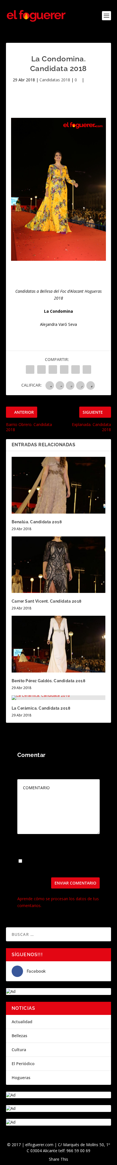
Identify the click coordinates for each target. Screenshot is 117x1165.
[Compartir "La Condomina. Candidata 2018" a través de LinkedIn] (75, 369)
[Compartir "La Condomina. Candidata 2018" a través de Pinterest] (64, 369)
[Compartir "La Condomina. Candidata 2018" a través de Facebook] (30, 369)
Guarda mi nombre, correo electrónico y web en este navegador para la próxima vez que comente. (57, 865)
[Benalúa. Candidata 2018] (59, 485)
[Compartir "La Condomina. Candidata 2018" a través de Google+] (52, 369)
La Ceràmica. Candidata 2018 (41, 708)
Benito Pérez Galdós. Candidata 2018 (48, 681)
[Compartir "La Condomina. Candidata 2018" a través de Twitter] (41, 369)
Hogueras (21, 1077)
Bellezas (19, 1035)
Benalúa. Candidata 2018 (37, 522)
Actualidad (22, 1021)
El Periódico (23, 1063)
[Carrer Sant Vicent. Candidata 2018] (59, 564)
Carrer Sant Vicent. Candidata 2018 (47, 601)
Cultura (19, 1049)
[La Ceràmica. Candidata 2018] (59, 697)
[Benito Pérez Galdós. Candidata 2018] (59, 644)
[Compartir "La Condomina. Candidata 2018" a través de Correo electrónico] (87, 369)
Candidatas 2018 (54, 79)
